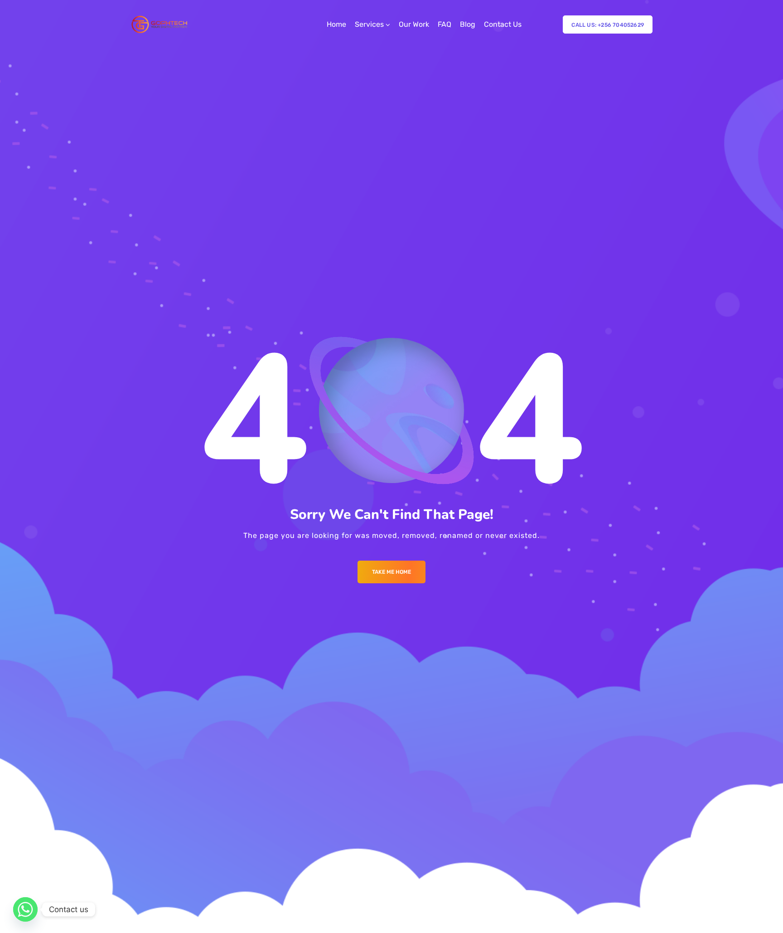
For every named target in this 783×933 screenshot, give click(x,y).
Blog (467, 24)
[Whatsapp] (25, 909)
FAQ (444, 24)
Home (336, 24)
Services (369, 24)
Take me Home (391, 572)
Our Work (414, 24)
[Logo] (160, 24)
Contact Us (503, 24)
